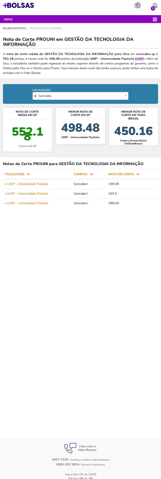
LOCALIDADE (42, 93)
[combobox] (80, 96)
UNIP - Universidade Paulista (27, 184)
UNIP (139, 59)
